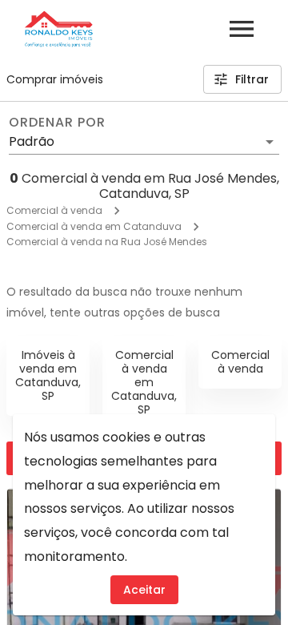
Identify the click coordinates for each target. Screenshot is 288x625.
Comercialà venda (240, 362)
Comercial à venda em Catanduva (94, 226)
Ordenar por (57, 122)
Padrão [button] (31, 141)
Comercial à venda (54, 210)
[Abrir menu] (241, 28)
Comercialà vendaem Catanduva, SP (144, 382)
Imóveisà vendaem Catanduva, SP (48, 375)
